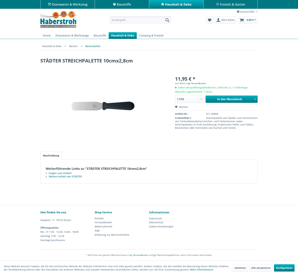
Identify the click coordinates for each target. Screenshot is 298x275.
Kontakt (99, 218)
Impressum (155, 218)
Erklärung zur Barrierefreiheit (112, 234)
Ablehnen (240, 267)
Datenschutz (156, 222)
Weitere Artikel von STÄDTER (65, 176)
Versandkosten (103, 222)
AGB (97, 230)
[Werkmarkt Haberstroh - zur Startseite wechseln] (58, 19)
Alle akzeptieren (261, 267)
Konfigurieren (284, 267)
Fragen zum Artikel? (60, 173)
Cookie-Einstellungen (161, 226)
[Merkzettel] (209, 20)
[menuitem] (140, 20)
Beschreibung (51, 155)
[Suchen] (167, 20)
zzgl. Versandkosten (196, 83)
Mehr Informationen (201, 269)
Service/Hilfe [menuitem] (247, 11)
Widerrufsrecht (103, 226)
